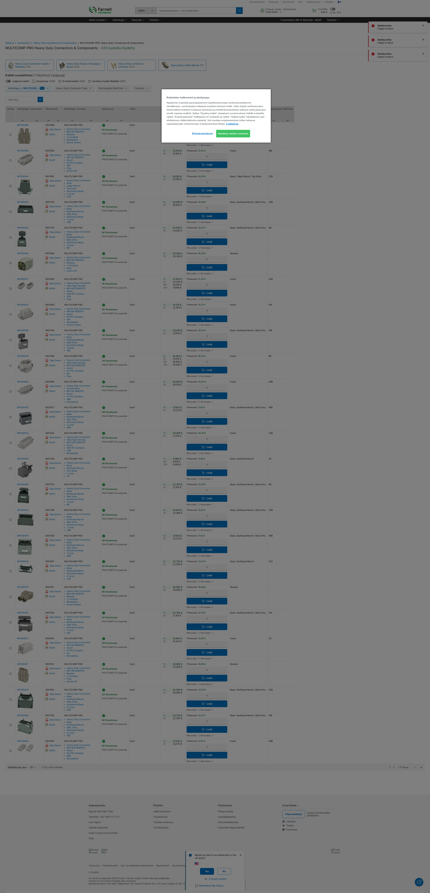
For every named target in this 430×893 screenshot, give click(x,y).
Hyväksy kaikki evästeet (233, 133)
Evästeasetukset (202, 133)
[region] (216, 116)
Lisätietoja (232, 123)
